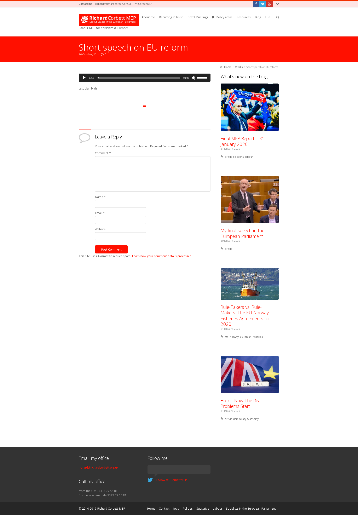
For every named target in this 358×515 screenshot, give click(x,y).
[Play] (84, 78)
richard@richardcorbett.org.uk (113, 4)
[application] (144, 78)
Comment (103, 153)
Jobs (176, 508)
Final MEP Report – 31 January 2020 (243, 141)
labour (249, 157)
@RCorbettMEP (143, 4)
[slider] (202, 77)
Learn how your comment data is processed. (162, 256)
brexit (228, 157)
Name (100, 197)
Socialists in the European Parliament (251, 508)
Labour (217, 508)
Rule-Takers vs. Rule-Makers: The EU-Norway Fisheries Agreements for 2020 (245, 315)
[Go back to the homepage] (109, 20)
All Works (144, 106)
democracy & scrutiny (246, 419)
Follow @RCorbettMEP (171, 480)
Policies (188, 508)
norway (234, 337)
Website (100, 229)
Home (151, 508)
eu (241, 337)
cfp (227, 337)
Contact (164, 508)
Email (100, 213)
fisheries (258, 337)
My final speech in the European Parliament (242, 233)
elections (238, 157)
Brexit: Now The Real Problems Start (241, 403)
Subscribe (202, 508)
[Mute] (193, 78)
